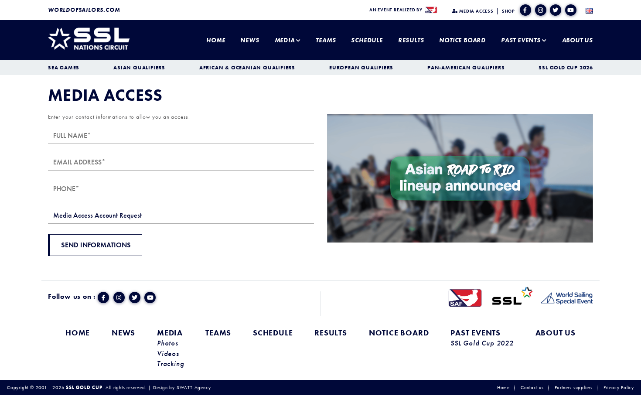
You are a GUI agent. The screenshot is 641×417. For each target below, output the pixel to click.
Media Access (475, 11)
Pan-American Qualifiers (466, 67)
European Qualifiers (361, 67)
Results (411, 40)
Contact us (532, 387)
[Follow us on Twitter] (555, 10)
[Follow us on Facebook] (525, 10)
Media (285, 40)
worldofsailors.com (84, 10)
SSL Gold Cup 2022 (482, 343)
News (249, 40)
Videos (168, 353)
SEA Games (63, 67)
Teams (326, 40)
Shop (508, 11)
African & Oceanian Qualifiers (247, 67)
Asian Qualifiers (139, 67)
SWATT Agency (194, 387)
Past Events (521, 40)
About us (577, 40)
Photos (167, 343)
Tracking (170, 363)
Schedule (366, 40)
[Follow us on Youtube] (570, 10)
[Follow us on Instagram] (540, 10)
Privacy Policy (618, 387)
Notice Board (462, 40)
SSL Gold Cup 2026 (566, 67)
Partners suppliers (574, 387)
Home (215, 40)
